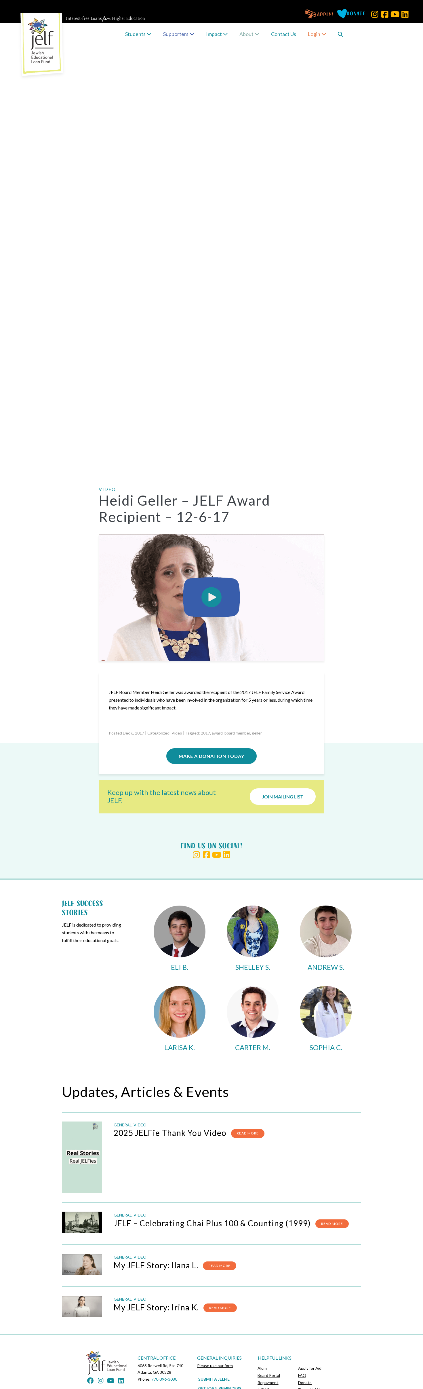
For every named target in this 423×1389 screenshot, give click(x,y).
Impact (214, 34)
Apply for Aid (309, 1368)
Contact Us (283, 34)
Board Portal (269, 1375)
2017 (205, 732)
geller (257, 732)
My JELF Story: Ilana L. (156, 1265)
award (217, 732)
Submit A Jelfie (214, 1379)
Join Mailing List (282, 796)
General (123, 1124)
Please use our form (215, 1365)
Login (314, 34)
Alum (262, 1368)
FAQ (302, 1375)
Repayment (268, 1382)
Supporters (176, 34)
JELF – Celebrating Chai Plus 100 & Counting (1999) (212, 1223)
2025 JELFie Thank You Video (170, 1133)
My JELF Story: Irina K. (156, 1307)
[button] (374, 14)
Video (177, 732)
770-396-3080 (164, 1379)
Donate (305, 1382)
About (246, 34)
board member (237, 732)
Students (135, 34)
